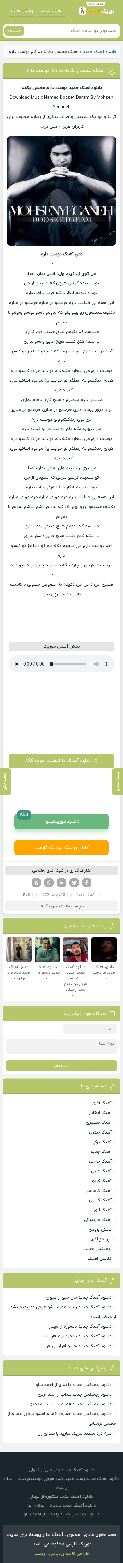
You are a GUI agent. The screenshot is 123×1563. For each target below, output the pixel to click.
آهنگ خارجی (100, 1161)
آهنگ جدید (51, 11)
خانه (112, 52)
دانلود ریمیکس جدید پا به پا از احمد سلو (74, 1385)
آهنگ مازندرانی (98, 1220)
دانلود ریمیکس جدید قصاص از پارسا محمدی (70, 1404)
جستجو (14, 30)
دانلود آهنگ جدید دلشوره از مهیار (80, 1326)
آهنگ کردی (101, 1181)
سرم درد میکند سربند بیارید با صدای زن (74, 1433)
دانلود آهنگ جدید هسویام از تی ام (79, 1346)
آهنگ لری (103, 1210)
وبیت (39, 1553)
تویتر (74, 882)
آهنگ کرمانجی (98, 1191)
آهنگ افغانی (100, 1113)
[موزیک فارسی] (97, 11)
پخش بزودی (100, 1230)
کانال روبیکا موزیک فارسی (61, 847)
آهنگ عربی (101, 1171)
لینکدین (61, 882)
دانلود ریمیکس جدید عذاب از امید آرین (75, 1395)
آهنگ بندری (100, 1132)
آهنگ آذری (101, 1103)
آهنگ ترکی (102, 1142)
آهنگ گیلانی (100, 1200)
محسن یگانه (51, 906)
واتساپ (49, 882)
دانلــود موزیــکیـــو (50, 819)
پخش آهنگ (22, 11)
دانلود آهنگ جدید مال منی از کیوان (79, 1297)
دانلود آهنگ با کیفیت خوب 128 (58, 761)
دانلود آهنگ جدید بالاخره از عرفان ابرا (77, 1336)
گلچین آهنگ (100, 1259)
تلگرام (36, 882)
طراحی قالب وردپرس (69, 1553)
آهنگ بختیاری (99, 1123)
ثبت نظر (61, 1066)
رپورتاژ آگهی (100, 1239)
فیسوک (86, 882)
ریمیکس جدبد (98, 1249)
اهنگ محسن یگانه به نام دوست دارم (65, 71)
